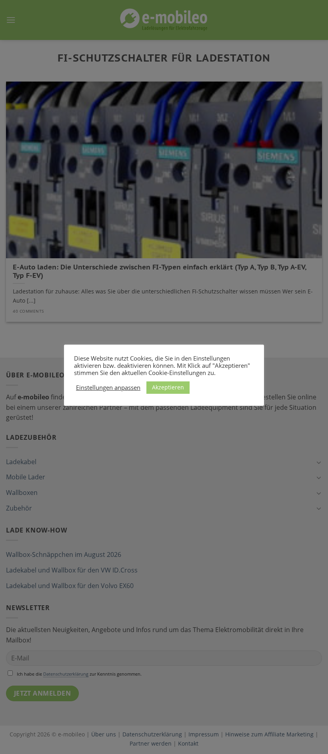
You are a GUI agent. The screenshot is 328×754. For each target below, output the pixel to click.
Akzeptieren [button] (168, 387)
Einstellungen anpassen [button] (108, 387)
